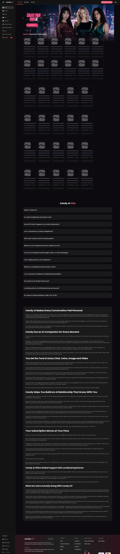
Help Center (87, 544)
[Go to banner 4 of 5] (70, 31)
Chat (61, 541)
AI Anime (77, 546)
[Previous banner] (23, 23)
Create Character (64, 544)
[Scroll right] (47, 34)
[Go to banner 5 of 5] (72, 31)
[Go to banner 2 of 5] (65, 31)
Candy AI (77, 541)
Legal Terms (3, 552)
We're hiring (101, 541)
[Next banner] (112, 23)
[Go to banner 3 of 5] (67, 31)
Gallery (62, 546)
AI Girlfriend (43, 341)
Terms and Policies (89, 541)
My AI (61, 549)
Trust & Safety (8, 552)
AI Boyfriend (48, 347)
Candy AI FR (70, 477)
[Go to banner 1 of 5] (63, 31)
